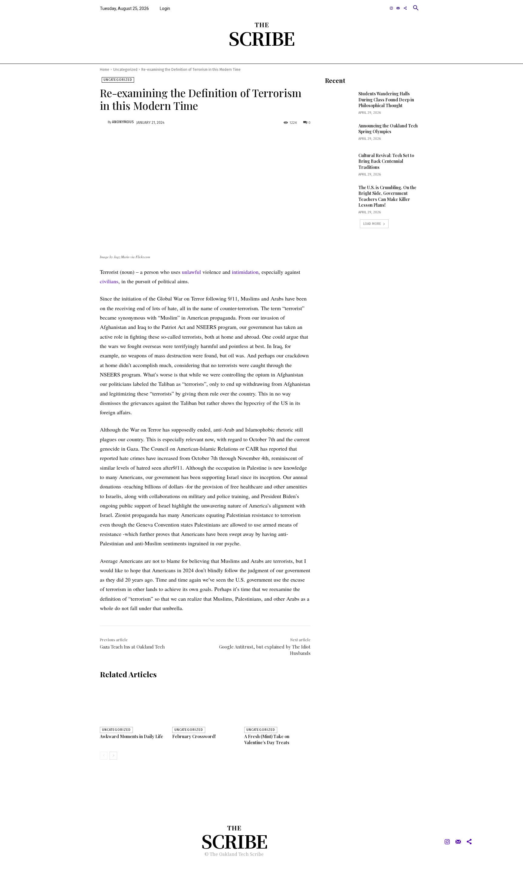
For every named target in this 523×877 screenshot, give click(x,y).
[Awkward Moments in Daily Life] (133, 708)
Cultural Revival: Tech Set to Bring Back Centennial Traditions (386, 161)
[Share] (405, 8)
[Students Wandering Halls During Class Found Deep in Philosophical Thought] (339, 101)
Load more (372, 224)
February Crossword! (194, 736)
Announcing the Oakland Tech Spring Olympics (388, 129)
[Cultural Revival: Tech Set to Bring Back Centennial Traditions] (339, 163)
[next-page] (113, 756)
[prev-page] (103, 756)
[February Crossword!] (205, 708)
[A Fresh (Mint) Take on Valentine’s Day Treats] (277, 708)
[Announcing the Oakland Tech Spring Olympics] (339, 133)
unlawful (191, 271)
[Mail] (398, 8)
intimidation (245, 271)
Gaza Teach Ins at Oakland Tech (132, 647)
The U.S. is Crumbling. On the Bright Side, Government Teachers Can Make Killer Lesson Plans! (387, 196)
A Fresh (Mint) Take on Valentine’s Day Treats (266, 739)
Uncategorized (125, 69)
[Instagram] (391, 8)
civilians (109, 281)
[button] (416, 8)
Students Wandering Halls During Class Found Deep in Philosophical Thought (386, 99)
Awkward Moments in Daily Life (131, 736)
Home (104, 69)
